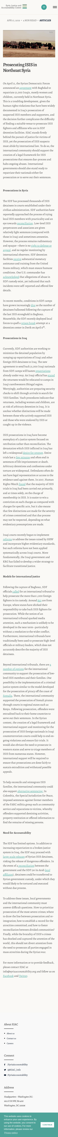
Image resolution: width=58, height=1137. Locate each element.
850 (39, 600)
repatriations (42, 371)
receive (17, 259)
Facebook (8, 976)
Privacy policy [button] (11, 1133)
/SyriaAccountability (17, 1064)
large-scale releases (14, 857)
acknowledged (11, 277)
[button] (55, 7)
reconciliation (25, 223)
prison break (28, 323)
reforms (7, 539)
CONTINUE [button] (47, 1125)
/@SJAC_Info (14, 1069)
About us (10, 1033)
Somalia (7, 696)
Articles (45, 20)
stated (51, 375)
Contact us (11, 1038)
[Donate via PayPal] (44, 7)
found (22, 484)
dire (33, 305)
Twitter (23, 976)
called (15, 591)
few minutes (23, 457)
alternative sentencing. (30, 791)
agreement (25, 88)
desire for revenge (33, 453)
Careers (10, 1043)
